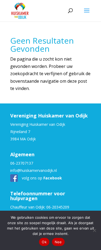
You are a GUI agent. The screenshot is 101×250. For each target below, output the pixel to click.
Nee (58, 242)
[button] (86, 14)
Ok (44, 242)
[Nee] (94, 230)
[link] (20, 10)
